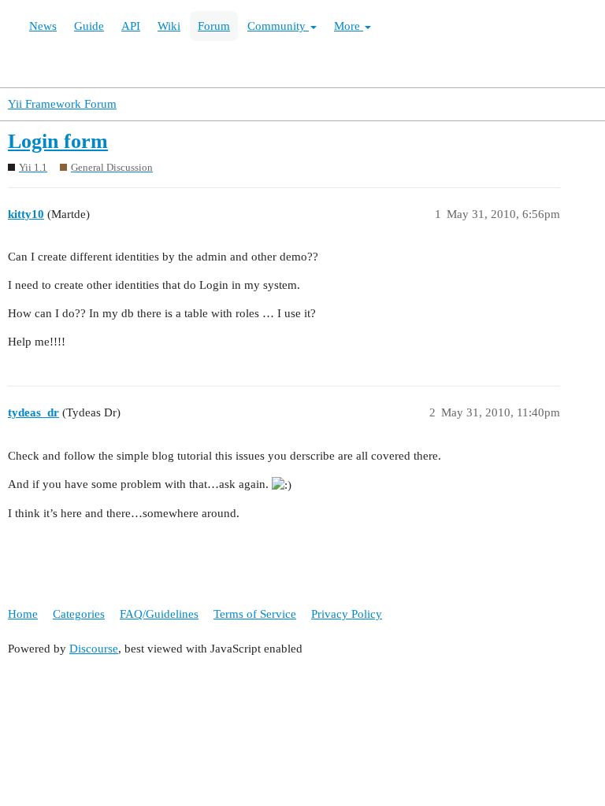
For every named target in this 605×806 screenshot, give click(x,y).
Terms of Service (254, 614)
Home (23, 614)
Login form (58, 141)
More (348, 26)
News (43, 26)
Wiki (169, 26)
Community (278, 26)
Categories (79, 614)
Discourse (93, 648)
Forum (214, 26)
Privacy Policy (346, 614)
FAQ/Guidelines (159, 614)
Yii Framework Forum (62, 104)
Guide (89, 26)
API (130, 26)
